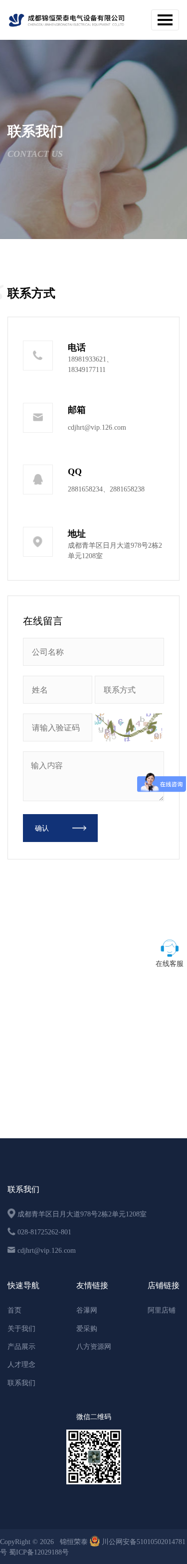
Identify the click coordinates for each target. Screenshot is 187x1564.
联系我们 (21, 1382)
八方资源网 (93, 1346)
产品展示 (21, 1346)
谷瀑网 (86, 1310)
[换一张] (128, 727)
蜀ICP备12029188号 (39, 1552)
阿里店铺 (162, 1310)
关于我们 (21, 1328)
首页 (14, 1310)
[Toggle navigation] (165, 19)
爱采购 (86, 1328)
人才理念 (21, 1364)
